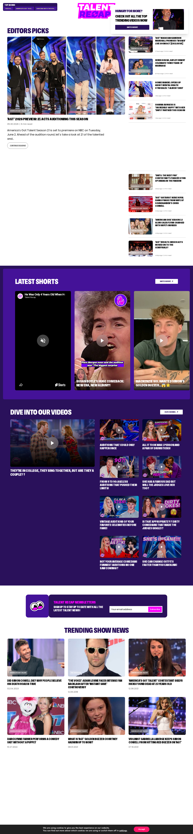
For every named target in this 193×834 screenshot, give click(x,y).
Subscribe (155, 609)
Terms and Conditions (166, 781)
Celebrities (137, 779)
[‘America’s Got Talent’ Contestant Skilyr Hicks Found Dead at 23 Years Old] (157, 657)
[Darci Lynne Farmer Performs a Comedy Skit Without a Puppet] (35, 716)
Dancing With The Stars (46, 8)
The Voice (9, 8)
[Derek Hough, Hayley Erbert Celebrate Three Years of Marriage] (141, 67)
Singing (135, 770)
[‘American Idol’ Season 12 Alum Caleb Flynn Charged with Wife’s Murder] (141, 226)
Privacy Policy (168, 774)
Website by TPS (178, 800)
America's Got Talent (24, 8)
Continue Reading (17, 145)
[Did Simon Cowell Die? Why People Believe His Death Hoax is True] (35, 657)
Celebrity (135, 93)
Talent (134, 765)
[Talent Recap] (96, 11)
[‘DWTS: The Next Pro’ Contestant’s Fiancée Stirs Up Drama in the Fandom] (141, 182)
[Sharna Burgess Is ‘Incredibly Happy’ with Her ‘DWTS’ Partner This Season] (141, 111)
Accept (141, 829)
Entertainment (140, 774)
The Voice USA (76, 672)
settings (123, 830)
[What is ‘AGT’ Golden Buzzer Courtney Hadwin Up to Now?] (96, 716)
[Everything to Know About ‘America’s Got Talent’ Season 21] (66, 76)
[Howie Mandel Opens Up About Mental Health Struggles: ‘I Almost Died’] (141, 89)
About (163, 765)
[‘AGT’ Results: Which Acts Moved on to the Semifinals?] (141, 249)
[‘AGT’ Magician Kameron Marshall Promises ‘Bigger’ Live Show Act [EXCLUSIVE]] (141, 45)
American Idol (136, 230)
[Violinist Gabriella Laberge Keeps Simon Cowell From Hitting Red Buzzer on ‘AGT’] (157, 716)
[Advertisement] (157, 147)
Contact (164, 770)
